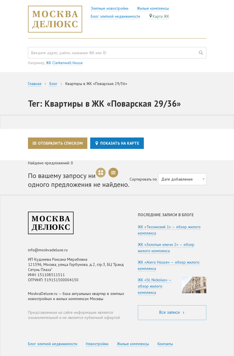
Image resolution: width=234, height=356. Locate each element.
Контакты (165, 343)
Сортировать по (143, 179)
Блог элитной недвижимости (115, 16)
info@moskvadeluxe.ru (48, 249)
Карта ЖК (161, 16)
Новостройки (97, 343)
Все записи (170, 312)
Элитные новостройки (109, 8)
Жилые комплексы (153, 8)
